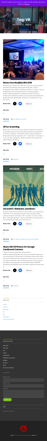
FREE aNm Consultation (9, 357)
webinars (37, 239)
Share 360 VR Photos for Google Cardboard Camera (19, 248)
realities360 (23, 119)
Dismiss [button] (26, 4)
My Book (5, 360)
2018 (13, 119)
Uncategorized (15, 159)
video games (6, 316)
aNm (12, 435)
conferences (17, 119)
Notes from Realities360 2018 (17, 82)
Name (6, 377)
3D (3, 312)
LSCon (25, 239)
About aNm (6, 345)
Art (4, 314)
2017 (13, 239)
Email (6, 382)
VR (33, 239)
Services (5, 307)
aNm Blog (5, 348)
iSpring (22, 239)
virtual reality (30, 239)
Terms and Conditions (8, 319)
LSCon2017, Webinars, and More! (19, 208)
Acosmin (34, 435)
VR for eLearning (11, 126)
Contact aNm (6, 355)
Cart (4, 350)
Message (5, 388)
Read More (6, 119)
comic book (6, 309)
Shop (4, 365)
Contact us (7, 399)
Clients (5, 304)
